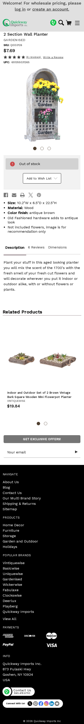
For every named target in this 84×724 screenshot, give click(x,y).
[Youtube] (57, 703)
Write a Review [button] (53, 57)
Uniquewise (13, 574)
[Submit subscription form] (76, 452)
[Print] (22, 195)
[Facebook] (6, 195)
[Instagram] (46, 703)
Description (14, 248)
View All (9, 619)
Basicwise (11, 568)
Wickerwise (12, 584)
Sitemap (10, 509)
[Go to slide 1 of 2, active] (38, 423)
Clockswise (12, 595)
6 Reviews (36, 247)
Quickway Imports (18, 611)
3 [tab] (49, 148)
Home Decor (13, 525)
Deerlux (9, 601)
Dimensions (57, 247)
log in (20, 9)
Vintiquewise (14, 563)
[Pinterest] (39, 195)
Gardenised (12, 579)
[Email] (14, 195)
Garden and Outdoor (20, 541)
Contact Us (12, 493)
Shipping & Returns (19, 503)
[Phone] (53, 22)
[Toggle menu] (77, 23)
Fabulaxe (11, 590)
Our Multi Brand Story (22, 498)
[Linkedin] (51, 703)
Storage (9, 536)
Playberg (10, 606)
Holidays (10, 547)
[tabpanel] (42, 105)
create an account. (50, 9)
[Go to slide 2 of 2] (45, 423)
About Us (11, 482)
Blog (6, 487)
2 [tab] (42, 148)
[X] (30, 195)
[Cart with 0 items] (68, 22)
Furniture (11, 530)
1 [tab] (35, 148)
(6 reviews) (34, 57)
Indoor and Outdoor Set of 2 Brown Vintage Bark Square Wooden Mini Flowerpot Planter (39, 395)
